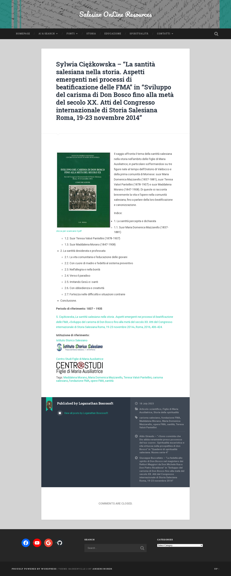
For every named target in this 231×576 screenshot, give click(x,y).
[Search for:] (115, 548)
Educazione (112, 33)
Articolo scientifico (150, 409)
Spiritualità (139, 33)
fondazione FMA (79, 380)
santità (109, 380)
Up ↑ (217, 569)
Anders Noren (102, 569)
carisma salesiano (149, 417)
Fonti (70, 33)
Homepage (23, 33)
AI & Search (46, 33)
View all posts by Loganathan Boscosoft (85, 413)
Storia (91, 33)
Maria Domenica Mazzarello (105, 377)
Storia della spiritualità (166, 412)
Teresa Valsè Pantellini (138, 377)
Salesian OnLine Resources (115, 14)
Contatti (163, 33)
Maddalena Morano (75, 377)
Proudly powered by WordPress (34, 569)
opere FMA (97, 380)
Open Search (216, 33)
